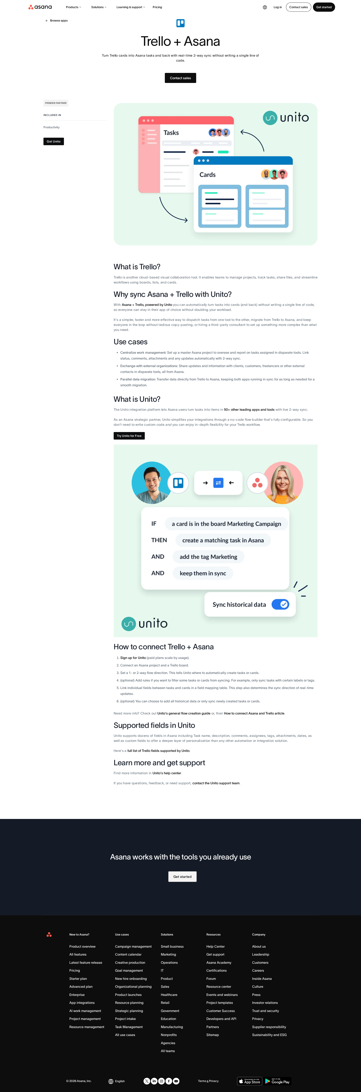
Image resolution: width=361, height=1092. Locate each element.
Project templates (219, 1002)
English (120, 1081)
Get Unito (54, 141)
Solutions (97, 7)
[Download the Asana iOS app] (249, 1081)
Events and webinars (222, 995)
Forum (211, 978)
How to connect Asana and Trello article (254, 713)
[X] (147, 1081)
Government (170, 1011)
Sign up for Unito (133, 658)
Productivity (51, 127)
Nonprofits (169, 1035)
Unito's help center (167, 773)
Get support (215, 954)
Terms (202, 1081)
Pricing (157, 7)
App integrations (82, 1002)
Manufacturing (172, 1027)
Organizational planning (133, 986)
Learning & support (129, 7)
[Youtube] (176, 1081)
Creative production (130, 962)
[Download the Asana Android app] (277, 1081)
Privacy (257, 1019)
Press (256, 995)
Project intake (125, 1019)
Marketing (168, 954)
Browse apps (59, 20)
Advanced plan (81, 986)
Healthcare (169, 995)
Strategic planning (129, 1011)
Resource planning (129, 1002)
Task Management (129, 1027)
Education (168, 1019)
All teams (168, 1051)
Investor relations (265, 1002)
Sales (165, 986)
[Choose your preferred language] (264, 7)
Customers (260, 962)
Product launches (128, 995)
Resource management (86, 1027)
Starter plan (78, 978)
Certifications (216, 970)
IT (162, 970)
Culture (257, 986)
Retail (165, 1002)
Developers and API (221, 1019)
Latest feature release (85, 962)
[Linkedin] (154, 1081)
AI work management (85, 1011)
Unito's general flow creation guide (183, 713)
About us (259, 946)
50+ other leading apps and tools (249, 409)
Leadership (260, 954)
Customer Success (220, 1011)
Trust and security (265, 1011)
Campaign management (133, 946)
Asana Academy (218, 962)
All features (77, 954)
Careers (258, 970)
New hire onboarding (131, 978)
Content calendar (128, 954)
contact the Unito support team (216, 783)
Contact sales (298, 7)
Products (72, 7)
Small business (172, 946)
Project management (85, 1019)
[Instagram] (161, 1081)
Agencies (168, 1043)
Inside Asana (262, 978)
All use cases (125, 1035)
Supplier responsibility (269, 1027)
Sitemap (212, 1035)
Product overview (82, 946)
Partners (212, 1027)
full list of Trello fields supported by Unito (158, 751)
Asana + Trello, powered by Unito (147, 304)
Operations (169, 962)
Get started (324, 7)
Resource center (218, 986)
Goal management (129, 970)
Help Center (215, 946)
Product (167, 978)
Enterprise (77, 995)
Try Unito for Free (129, 435)
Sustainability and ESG (269, 1035)
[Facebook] (168, 1081)
